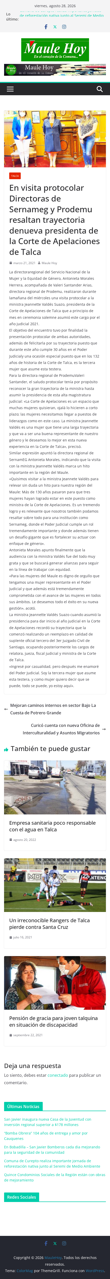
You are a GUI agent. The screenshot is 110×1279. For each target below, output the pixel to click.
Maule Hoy (49, 263)
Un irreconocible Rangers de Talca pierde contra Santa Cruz (49, 923)
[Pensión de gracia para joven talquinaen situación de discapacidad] (55, 960)
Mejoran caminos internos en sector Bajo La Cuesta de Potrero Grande (53, 709)
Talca (15, 176)
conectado (58, 1075)
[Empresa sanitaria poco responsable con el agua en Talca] (55, 764)
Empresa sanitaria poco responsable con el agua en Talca (52, 826)
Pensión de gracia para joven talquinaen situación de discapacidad (53, 1021)
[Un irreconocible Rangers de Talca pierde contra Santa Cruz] (55, 862)
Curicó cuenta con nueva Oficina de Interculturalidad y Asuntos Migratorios (61, 729)
